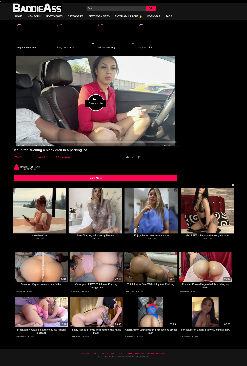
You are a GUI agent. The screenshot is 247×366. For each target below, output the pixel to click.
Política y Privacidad (135, 354)
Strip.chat (39, 238)
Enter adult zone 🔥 (128, 16)
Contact (85, 354)
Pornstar (153, 16)
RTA (120, 354)
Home (18, 16)
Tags (169, 16)
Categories (75, 16)
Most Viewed (54, 16)
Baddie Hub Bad (30, 166)
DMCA (96, 354)
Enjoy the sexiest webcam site (151, 235)
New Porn (34, 16)
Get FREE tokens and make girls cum (207, 235)
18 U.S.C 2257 (108, 354)
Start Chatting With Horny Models (95, 235)
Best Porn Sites (99, 16)
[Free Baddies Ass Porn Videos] (37, 8)
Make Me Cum (39, 235)
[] (151, 8)
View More (96, 178)
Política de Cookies (156, 354)
